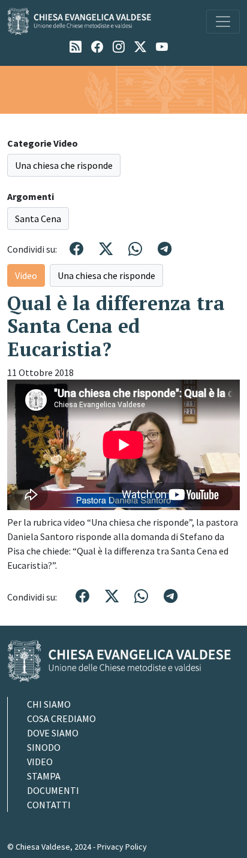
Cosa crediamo (61, 718)
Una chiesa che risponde (64, 165)
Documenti (53, 790)
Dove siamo (53, 733)
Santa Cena (38, 219)
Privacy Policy (122, 846)
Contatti (49, 805)
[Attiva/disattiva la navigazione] (223, 22)
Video (26, 275)
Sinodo (44, 747)
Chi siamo (49, 704)
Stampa (44, 776)
